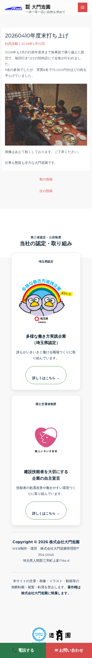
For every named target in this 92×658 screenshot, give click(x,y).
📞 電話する (23, 650)
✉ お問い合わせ (69, 650)
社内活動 (11, 44)
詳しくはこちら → (46, 378)
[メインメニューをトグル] (83, 7)
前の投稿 (46, 179)
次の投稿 (46, 191)
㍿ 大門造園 (37, 7)
